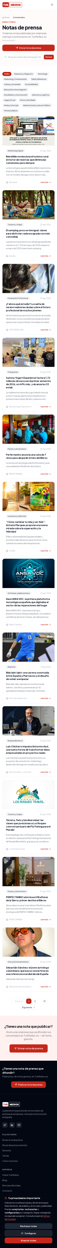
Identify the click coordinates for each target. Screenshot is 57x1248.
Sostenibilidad (31, 84)
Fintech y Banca (11, 111)
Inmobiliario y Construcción (15, 95)
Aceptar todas (28, 1240)
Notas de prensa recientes (14, 1145)
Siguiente (27, 1007)
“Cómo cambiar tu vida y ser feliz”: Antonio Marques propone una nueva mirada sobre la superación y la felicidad (27, 526)
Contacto (7, 1190)
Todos (7, 74)
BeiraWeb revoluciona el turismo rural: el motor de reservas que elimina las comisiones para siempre (27, 159)
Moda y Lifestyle (11, 105)
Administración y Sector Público (36, 105)
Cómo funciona (10, 1161)
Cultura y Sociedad (12, 84)
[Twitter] (5, 1125)
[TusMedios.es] (12, 4)
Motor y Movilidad (27, 100)
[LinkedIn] (12, 1125)
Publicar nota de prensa (30, 1084)
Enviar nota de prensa (30, 48)
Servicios (6, 1150)
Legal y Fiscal (9, 100)
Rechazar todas (28, 1226)
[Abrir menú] (52, 4)
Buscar (49, 57)
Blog (4, 1180)
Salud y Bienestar (38, 79)
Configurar (30, 1233)
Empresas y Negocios (23, 74)
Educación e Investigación (15, 90)
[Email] (19, 1125)
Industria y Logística (40, 95)
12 (45, 1001)
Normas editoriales (11, 1185)
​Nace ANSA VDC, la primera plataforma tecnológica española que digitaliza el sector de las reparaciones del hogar (28, 602)
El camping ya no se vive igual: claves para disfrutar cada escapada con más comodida (28, 233)
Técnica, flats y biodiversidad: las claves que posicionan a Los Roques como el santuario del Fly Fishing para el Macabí (28, 825)
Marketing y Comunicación (15, 79)
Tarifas (5, 1155)
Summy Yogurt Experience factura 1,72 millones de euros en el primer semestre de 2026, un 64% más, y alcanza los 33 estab (28, 382)
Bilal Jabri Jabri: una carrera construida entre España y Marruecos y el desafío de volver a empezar (27, 676)
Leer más (44, 182)
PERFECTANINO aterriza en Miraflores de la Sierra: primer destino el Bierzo (27, 899)
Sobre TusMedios (10, 1175)
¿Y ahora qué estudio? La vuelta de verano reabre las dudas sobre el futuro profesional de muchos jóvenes (28, 307)
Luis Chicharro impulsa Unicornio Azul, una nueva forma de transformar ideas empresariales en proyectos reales (28, 749)
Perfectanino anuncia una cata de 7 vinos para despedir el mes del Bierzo (26, 456)
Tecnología (42, 74)
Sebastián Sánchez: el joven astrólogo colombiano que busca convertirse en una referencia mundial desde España (27, 970)
